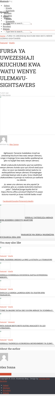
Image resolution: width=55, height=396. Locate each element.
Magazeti (11, 322)
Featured (4, 43)
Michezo (6, 24)
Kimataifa (10, 21)
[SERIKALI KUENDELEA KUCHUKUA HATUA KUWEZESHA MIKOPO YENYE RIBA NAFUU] (5, 268)
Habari (6, 16)
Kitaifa (9, 19)
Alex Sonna (6, 95)
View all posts (5, 374)
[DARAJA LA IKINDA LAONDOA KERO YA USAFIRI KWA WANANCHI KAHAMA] (5, 286)
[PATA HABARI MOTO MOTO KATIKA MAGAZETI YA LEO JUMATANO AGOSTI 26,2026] (5, 319)
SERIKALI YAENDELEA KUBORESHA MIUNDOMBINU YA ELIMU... (27, 343)
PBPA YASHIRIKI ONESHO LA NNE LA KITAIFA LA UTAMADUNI (26, 259)
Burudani (7, 26)
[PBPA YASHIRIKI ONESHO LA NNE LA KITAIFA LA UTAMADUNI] (5, 253)
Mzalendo (4, 12)
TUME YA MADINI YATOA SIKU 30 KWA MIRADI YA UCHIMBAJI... (27, 310)
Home (2, 36)
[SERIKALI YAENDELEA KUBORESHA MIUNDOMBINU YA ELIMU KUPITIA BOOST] (5, 337)
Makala (6, 29)
